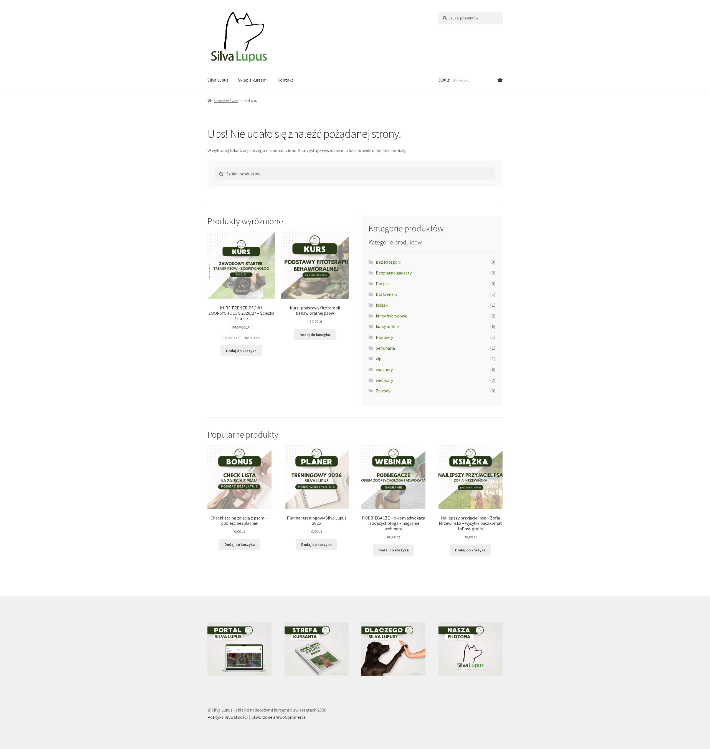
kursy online (387, 326)
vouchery (384, 369)
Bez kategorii (388, 262)
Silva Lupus (217, 80)
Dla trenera (386, 294)
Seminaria (385, 348)
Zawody (383, 391)
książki (382, 305)
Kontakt (285, 80)
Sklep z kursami (253, 80)
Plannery (384, 337)
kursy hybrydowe (391, 316)
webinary (384, 380)
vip (378, 358)
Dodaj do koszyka (241, 350)
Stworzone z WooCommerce (279, 717)
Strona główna (226, 100)
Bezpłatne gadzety (394, 273)
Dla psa (383, 283)
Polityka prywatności (227, 717)
